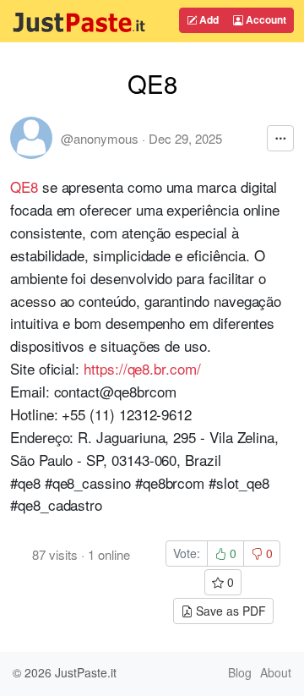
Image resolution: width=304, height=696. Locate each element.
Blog (240, 672)
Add (208, 19)
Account (264, 19)
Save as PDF (229, 610)
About (275, 672)
